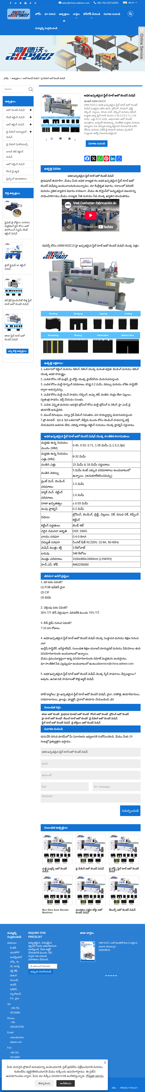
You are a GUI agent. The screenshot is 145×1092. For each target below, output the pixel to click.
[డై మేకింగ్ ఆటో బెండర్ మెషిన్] (90, 849)
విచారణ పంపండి (112, 14)
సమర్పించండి (130, 810)
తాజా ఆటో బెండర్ (50, 714)
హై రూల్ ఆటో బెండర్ (52, 718)
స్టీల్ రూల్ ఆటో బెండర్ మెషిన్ (56, 722)
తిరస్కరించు (44, 1083)
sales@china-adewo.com (76, 2)
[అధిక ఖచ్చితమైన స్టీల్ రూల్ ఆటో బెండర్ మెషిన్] (51, 138)
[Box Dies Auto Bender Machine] (57, 890)
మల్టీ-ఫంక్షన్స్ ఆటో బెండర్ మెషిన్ (54, 870)
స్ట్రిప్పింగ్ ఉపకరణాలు (16, 178)
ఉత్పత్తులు (64, 14)
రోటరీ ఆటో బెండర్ (99, 714)
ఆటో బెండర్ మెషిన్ (31, 78)
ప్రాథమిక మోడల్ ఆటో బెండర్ (75, 714)
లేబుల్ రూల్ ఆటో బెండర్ (75, 718)
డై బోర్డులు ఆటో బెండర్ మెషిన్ (85, 722)
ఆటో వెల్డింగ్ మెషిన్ (15, 164)
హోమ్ (38, 14)
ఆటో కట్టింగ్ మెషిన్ (15, 124)
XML (114, 1088)
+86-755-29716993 (107, 2)
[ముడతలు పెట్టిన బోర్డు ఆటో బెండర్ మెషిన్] (90, 890)
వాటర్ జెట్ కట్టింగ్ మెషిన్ (14, 154)
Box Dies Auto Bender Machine (55, 911)
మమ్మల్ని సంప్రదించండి (46, 28)
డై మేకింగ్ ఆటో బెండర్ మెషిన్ (53, 78)
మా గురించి (50, 14)
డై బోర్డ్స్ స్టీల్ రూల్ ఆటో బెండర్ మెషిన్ (124, 870)
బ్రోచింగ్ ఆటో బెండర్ (119, 714)
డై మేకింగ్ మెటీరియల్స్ (17, 144)
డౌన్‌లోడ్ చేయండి (91, 14)
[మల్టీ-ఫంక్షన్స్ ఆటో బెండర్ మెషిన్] (57, 849)
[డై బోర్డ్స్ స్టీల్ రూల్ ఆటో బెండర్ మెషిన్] (124, 849)
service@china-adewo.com (116, 663)
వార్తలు (76, 14)
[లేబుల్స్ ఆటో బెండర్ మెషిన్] (124, 890)
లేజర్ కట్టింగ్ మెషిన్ (15, 117)
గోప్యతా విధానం (95, 1075)
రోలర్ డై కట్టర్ (12, 171)
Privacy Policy (129, 1088)
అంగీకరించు (65, 1083)
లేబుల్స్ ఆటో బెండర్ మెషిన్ (122, 909)
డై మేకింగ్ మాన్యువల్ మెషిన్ (16, 134)
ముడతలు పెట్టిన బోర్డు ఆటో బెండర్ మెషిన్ (89, 911)
